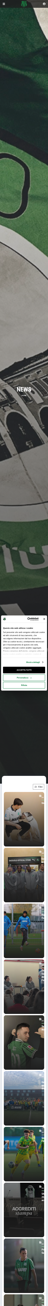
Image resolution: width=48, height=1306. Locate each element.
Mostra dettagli (33, 662)
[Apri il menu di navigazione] (4, 4)
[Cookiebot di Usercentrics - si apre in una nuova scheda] (29, 619)
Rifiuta (24, 685)
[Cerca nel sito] (44, 4)
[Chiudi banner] (44, 619)
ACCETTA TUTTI (24, 670)
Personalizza (22, 678)
